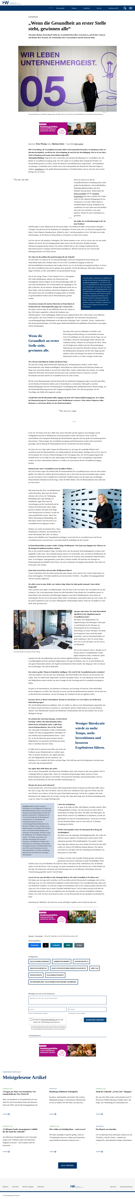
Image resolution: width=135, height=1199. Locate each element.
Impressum (113, 1186)
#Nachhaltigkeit (55, 975)
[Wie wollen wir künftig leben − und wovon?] (52, 1152)
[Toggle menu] (130, 8)
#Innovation (36, 975)
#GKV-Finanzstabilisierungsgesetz (69, 968)
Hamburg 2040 (7, 1088)
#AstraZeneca (81, 961)
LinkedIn (56, 945)
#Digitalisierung (38, 968)
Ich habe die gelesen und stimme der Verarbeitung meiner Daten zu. (48, 1021)
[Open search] (125, 8)
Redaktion (5, 1186)
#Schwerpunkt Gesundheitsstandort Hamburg (53, 982)
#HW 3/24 (94, 968)
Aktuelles (53, 1088)
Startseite (31, 936)
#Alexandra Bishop (39, 961)
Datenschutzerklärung (48, 1019)
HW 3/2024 (79, 144)
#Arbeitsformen (62, 961)
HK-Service (100, 1126)
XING (68, 945)
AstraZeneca (39, 169)
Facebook (35, 945)
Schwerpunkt (33, 17)
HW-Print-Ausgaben (28, 1186)
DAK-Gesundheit (80, 194)
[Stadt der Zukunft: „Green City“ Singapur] (99, 1114)
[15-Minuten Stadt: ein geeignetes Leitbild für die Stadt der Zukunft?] (6, 1152)
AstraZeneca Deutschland (90, 282)
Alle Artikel (15, 1186)
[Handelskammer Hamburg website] (126, 3)
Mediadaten (40, 1186)
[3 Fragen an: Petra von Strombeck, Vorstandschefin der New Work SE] (6, 1114)
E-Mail (79, 945)
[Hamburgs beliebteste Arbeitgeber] (52, 1114)
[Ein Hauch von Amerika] (99, 1152)
